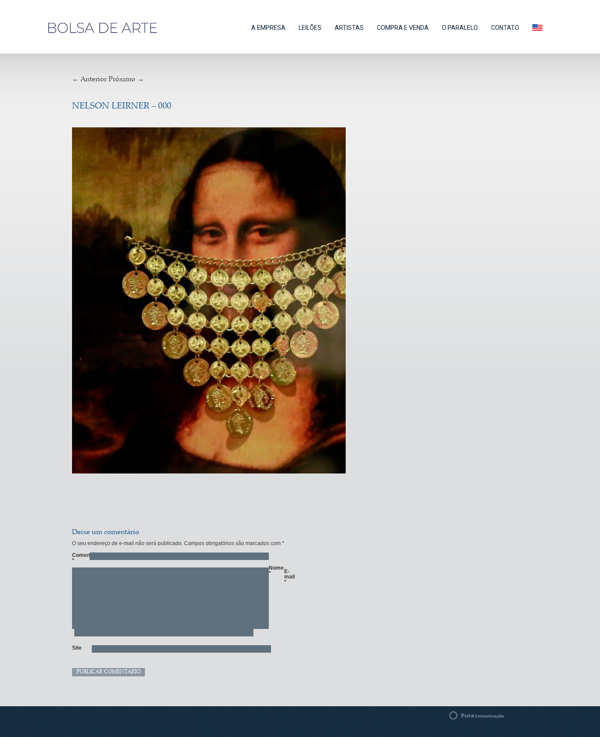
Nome (273, 570)
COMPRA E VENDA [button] (403, 27)
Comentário (76, 558)
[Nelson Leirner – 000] (246, 301)
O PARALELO (460, 27)
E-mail (288, 577)
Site (76, 647)
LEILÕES (310, 27)
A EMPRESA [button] (268, 27)
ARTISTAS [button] (349, 27)
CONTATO (505, 27)
